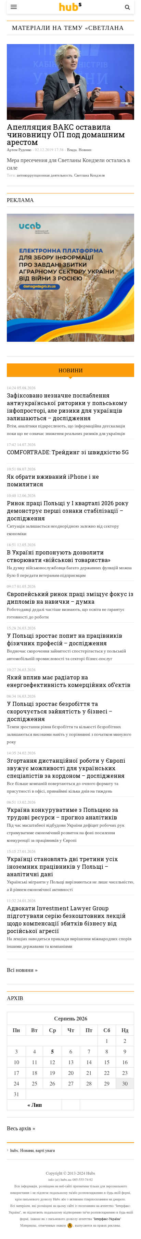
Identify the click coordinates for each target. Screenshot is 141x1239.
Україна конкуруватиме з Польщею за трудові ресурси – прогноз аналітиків (62, 813)
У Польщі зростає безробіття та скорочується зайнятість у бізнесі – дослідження (59, 711)
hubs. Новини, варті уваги (70, 7)
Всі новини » (22, 969)
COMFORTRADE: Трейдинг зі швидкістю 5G (68, 452)
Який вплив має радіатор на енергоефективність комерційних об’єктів (68, 681)
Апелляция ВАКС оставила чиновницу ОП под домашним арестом (66, 134)
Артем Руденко (19, 149)
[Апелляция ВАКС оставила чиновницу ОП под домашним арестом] (70, 82)
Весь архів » (21, 1128)
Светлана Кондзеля (89, 175)
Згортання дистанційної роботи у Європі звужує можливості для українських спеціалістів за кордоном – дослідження (66, 768)
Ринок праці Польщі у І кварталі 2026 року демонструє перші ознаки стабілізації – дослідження (68, 510)
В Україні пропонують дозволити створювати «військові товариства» (58, 556)
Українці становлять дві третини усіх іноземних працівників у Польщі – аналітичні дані (62, 866)
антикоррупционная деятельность (44, 175)
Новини (85, 149)
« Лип (34, 1105)
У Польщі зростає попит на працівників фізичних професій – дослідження (64, 639)
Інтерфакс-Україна (107, 1218)
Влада (72, 149)
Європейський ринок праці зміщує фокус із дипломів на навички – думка (70, 597)
